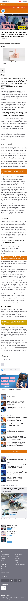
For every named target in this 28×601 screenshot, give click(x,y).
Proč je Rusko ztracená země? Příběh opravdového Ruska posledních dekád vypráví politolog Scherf (17, 431)
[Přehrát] (2, 70)
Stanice (3, 558)
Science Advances (5, 85)
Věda (2, 15)
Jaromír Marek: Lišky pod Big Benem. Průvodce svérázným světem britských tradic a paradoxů (17, 419)
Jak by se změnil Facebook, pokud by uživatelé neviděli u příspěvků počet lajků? (12, 257)
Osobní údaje (9, 597)
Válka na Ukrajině (5, 554)
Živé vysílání (4, 383)
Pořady (14, 15)
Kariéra (16, 560)
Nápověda (17, 556)
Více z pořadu (5, 456)
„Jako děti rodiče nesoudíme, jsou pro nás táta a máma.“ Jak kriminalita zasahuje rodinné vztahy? (17, 472)
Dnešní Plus (3, 40)
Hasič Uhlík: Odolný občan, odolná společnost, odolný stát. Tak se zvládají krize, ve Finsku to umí (16, 444)
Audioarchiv (20, 7)
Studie (11, 83)
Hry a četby (4, 378)
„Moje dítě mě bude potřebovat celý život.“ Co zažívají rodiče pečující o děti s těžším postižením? (16, 466)
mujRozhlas (3, 374)
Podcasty (3, 570)
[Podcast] (1, 75)
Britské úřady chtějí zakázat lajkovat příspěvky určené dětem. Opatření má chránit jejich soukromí (14, 323)
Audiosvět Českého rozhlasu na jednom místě (11, 389)
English (22, 597)
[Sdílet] (3, 75)
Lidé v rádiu (17, 558)
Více (20, 15)
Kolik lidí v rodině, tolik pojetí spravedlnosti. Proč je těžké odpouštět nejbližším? (14, 479)
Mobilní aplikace (5, 572)
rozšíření (10, 347)
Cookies (3, 597)
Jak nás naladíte (18, 554)
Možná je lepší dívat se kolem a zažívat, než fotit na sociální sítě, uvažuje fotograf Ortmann (16, 403)
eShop (2, 560)
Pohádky (4, 380)
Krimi (12, 378)
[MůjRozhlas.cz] (2, 46)
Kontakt (16, 562)
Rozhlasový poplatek (20, 564)
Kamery (25, 7)
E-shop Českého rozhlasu (9, 485)
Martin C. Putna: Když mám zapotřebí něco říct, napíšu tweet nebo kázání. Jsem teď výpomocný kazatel (13, 171)
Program (14, 7)
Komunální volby (5, 556)
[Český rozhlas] (5, 1)
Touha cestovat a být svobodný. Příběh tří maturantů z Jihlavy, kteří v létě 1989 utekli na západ (16, 438)
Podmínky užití (16, 597)
